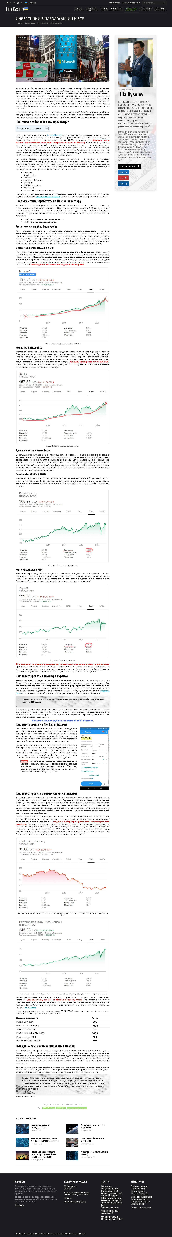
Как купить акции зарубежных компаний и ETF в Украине (62, 720)
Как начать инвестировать (141, 1207)
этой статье (30, 1007)
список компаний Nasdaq (48, 196)
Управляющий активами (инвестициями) (110, 1212)
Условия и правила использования (76, 1192)
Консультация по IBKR (109, 1188)
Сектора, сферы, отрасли (140, 1201)
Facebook (51, 1108)
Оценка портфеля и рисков (111, 1200)
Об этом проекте (70, 1186)
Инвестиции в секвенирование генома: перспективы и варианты (45, 1139)
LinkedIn (122, 172)
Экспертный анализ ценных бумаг (111, 1203)
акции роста (72, 1108)
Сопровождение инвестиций (111, 1193)
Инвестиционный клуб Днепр (75, 1201)
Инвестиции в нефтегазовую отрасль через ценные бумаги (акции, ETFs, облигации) (43, 1154)
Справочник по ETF (138, 1188)
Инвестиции (22, 38)
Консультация (106, 1186)
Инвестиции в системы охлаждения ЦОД (41, 1126)
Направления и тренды (139, 1199)
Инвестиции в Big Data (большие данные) (95, 1152)
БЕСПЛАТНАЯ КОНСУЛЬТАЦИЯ (128, 166)
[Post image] (22, 1129)
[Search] (164, 3)
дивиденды (82, 1108)
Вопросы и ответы (138, 1190)
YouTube (122, 178)
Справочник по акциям (139, 1186)
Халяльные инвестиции (110, 1207)
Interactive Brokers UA (139, 1193)
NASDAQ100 (61, 1108)
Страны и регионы (138, 1203)
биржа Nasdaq (54, 135)
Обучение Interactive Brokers (111, 1218)
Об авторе (68, 1188)
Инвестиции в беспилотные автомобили (92, 1139)
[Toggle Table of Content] (45, 128)
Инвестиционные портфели (141, 1196)
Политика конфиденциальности (76, 1194)
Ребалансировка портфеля (111, 1197)
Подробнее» (19, 1204)
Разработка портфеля (109, 1195)
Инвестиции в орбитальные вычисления (92, 1126)
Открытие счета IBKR (109, 1190)
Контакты (68, 1197)
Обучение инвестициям (109, 1216)
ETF (44, 1108)
